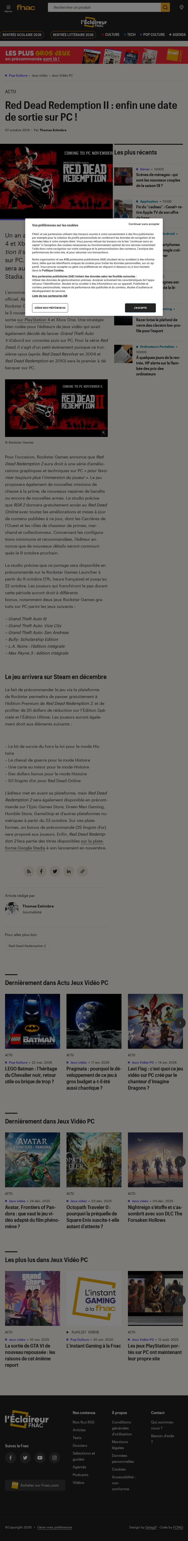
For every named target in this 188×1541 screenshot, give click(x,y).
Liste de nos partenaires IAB (49, 295)
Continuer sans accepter (144, 224)
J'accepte (140, 308)
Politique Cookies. (52, 270)
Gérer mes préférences (50, 308)
